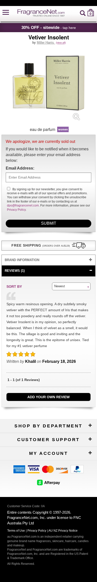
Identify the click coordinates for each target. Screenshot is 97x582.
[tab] (48, 260)
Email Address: (20, 168)
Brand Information (22, 260)
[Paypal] (77, 469)
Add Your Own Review (48, 397)
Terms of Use (16, 530)
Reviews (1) (15, 271)
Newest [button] (59, 286)
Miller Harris (46, 42)
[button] (6, 12)
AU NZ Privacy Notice (63, 530)
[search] (83, 12)
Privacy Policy (16, 209)
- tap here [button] (48, 27)
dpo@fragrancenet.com (23, 205)
